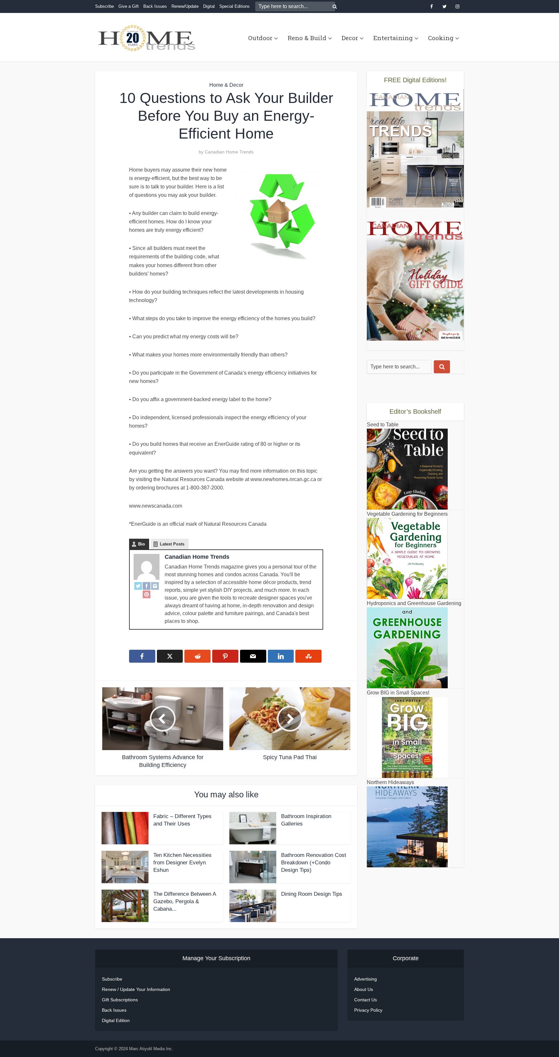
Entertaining (393, 38)
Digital (209, 6)
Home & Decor (226, 85)
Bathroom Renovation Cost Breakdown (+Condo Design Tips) (313, 862)
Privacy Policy (368, 1010)
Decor (350, 38)
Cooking (441, 38)
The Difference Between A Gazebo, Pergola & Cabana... (184, 901)
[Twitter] (138, 585)
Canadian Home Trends (229, 151)
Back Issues (155, 6)
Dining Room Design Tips (311, 894)
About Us (363, 989)
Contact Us (365, 999)
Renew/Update (185, 6)
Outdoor (260, 38)
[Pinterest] (146, 594)
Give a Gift (128, 6)
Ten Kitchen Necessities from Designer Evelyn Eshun (182, 862)
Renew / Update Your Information (136, 989)
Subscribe (104, 6)
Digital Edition (116, 1020)
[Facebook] (146, 585)
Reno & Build (307, 38)
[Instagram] (155, 585)
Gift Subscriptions (120, 999)
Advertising (365, 979)
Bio (141, 544)
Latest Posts (172, 544)
